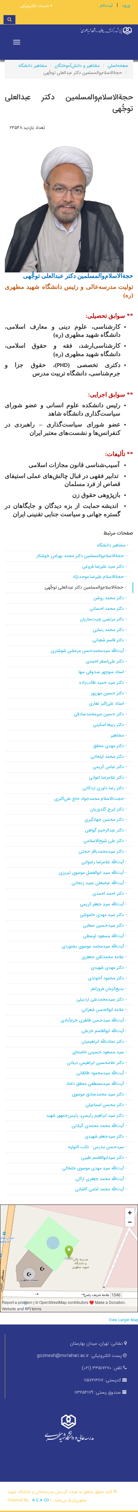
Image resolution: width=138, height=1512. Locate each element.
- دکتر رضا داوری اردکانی (104, 788)
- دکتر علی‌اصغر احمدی (106, 661)
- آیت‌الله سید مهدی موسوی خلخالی (94, 1168)
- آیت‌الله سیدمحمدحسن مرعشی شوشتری (89, 650)
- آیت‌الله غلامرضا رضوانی (104, 862)
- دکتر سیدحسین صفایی (105, 925)
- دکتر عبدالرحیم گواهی (106, 830)
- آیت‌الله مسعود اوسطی (105, 935)
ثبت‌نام (106, 5)
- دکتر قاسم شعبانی (109, 640)
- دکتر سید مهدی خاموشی (103, 914)
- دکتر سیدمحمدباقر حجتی (103, 851)
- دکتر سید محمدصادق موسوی (99, 1094)
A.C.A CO (40, 1500)
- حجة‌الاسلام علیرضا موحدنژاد (100, 576)
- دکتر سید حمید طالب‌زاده (103, 682)
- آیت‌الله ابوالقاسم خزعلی (104, 1030)
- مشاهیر (119, 735)
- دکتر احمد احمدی (109, 893)
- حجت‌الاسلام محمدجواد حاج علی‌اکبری (90, 798)
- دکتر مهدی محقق (110, 745)
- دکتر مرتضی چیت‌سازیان (103, 619)
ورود (126, 5)
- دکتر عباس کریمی (110, 766)
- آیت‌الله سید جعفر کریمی (103, 904)
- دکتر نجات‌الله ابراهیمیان (104, 1041)
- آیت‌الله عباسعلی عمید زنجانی (99, 882)
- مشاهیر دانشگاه (112, 545)
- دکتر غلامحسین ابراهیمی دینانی (97, 1062)
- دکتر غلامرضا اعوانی (108, 777)
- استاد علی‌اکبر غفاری (108, 703)
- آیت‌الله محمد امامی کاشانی (101, 1189)
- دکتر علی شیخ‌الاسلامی (105, 840)
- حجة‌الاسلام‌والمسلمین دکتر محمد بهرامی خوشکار (81, 555)
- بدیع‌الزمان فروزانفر (109, 988)
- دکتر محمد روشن (110, 597)
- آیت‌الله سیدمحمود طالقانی (101, 1073)
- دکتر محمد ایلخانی (109, 756)
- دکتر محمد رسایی (110, 629)
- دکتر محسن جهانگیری (105, 819)
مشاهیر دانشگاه (33, 65)
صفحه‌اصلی (118, 65)
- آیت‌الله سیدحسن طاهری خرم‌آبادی (94, 1020)
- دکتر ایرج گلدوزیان (108, 809)
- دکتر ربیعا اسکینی (110, 724)
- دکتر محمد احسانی (108, 608)
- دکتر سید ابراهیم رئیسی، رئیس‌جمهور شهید (86, 1115)
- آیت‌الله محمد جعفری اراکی (101, 1178)
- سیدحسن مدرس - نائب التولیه (97, 1146)
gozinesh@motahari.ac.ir (63, 1355)
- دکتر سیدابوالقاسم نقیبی (104, 1157)
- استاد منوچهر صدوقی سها (103, 671)
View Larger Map (123, 1320)
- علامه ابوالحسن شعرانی (104, 1009)
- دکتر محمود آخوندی (107, 978)
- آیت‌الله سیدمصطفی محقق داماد (96, 1083)
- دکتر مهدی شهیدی (109, 967)
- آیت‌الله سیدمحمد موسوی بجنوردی (94, 946)
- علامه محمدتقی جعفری (104, 956)
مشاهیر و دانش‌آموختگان (77, 65)
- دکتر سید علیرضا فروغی (104, 566)
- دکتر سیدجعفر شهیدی (106, 1136)
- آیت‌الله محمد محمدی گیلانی (99, 1125)
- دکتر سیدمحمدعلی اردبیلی (101, 999)
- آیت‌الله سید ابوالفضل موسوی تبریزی (93, 872)
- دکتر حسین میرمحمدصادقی (100, 714)
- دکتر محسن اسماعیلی (106, 1104)
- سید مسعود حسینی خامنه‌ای (99, 1052)
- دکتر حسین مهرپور (109, 693)
